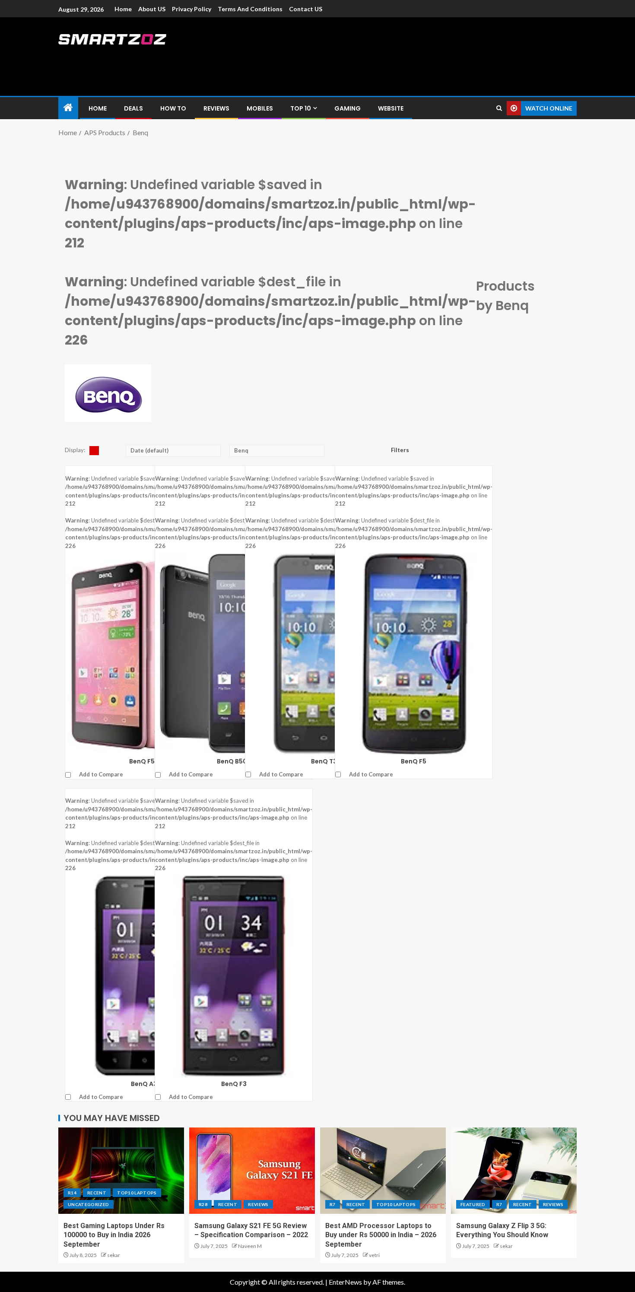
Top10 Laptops (137, 1192)
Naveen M (250, 1246)
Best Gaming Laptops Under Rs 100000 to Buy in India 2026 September (114, 1235)
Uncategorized (88, 1204)
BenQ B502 (234, 761)
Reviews (216, 108)
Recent (96, 1192)
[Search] (499, 108)
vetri (374, 1255)
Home (123, 9)
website (390, 108)
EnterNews (345, 1282)
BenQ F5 (413, 761)
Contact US (305, 9)
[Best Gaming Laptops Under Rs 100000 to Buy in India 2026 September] (121, 1170)
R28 (203, 1204)
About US (151, 9)
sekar (113, 1255)
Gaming (347, 108)
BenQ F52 (144, 761)
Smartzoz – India (154, 57)
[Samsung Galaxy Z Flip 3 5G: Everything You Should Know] (514, 1170)
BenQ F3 (234, 1084)
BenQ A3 (144, 1084)
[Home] (68, 107)
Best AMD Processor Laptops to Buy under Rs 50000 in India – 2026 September (380, 1235)
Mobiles (260, 108)
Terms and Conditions (250, 9)
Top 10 (300, 108)
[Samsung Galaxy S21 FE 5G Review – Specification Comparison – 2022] (252, 1170)
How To (173, 108)
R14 (72, 1192)
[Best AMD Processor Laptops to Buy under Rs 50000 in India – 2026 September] (383, 1170)
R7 (333, 1204)
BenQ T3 (324, 761)
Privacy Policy (191, 9)
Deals (133, 108)
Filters (400, 449)
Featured (473, 1204)
